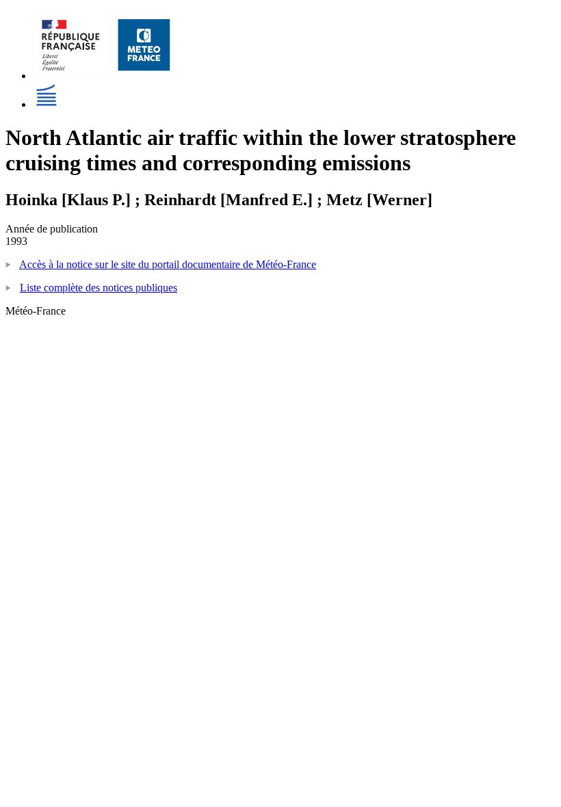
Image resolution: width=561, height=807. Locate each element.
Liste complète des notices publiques (98, 287)
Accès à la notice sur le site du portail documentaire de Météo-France (167, 264)
